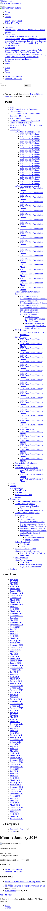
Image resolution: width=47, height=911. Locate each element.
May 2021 (14, 634)
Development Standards (34, 537)
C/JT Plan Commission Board (27, 186)
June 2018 (14, 697)
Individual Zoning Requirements (33, 526)
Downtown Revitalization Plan (32, 522)
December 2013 (16, 787)
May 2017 (14, 717)
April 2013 (14, 803)
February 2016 (16, 735)
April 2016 (14, 733)
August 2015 (15, 744)
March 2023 (15, 611)
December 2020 (16, 645)
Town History (10, 30)
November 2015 (16, 740)
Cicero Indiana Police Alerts (21, 123)
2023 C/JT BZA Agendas (30, 150)
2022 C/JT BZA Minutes (30, 152)
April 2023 (14, 609)
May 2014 (14, 776)
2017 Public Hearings (28, 429)
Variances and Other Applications (33, 531)
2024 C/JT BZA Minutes (30, 143)
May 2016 (14, 731)
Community (9, 27)
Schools (8, 32)
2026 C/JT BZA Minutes (30, 134)
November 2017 (16, 704)
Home (7, 905)
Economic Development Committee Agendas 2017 (35, 324)
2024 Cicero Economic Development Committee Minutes (33, 297)
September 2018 (16, 690)
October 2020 (15, 649)
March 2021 (15, 638)
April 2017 (14, 719)
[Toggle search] (1, 6)
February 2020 (16, 661)
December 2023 (16, 604)
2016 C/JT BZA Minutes (30, 175)
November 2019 (16, 667)
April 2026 (14, 586)
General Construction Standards (32, 524)
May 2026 (14, 584)
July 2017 (14, 713)
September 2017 (16, 708)
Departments (10, 48)
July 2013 (14, 798)
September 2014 (16, 767)
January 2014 (15, 785)
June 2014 (14, 773)
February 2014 (16, 782)
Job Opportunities (27, 43)
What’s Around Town (36, 30)
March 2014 (15, 780)
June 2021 (14, 631)
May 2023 (14, 607)
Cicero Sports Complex (29, 506)
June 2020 (14, 652)
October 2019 (15, 670)
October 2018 (15, 688)
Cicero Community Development (18, 50)
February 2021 (16, 640)
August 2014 (15, 769)
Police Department (22, 54)
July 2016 (14, 728)
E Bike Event (10, 890)
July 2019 (14, 672)
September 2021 (16, 625)
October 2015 (15, 742)
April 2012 (14, 814)
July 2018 (14, 695)
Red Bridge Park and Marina (31, 510)
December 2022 (16, 613)
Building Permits (26, 517)
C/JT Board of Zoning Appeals (17, 36)
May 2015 (14, 751)
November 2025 (16, 595)
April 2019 (14, 676)
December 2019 (16, 665)
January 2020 (15, 663)
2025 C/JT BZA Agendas (30, 141)
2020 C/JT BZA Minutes (30, 161)
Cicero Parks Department (25, 504)
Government (10, 34)
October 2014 (15, 764)
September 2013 (16, 794)
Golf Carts (24, 546)
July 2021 (14, 629)
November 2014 (16, 762)
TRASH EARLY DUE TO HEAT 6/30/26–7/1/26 (25, 886)
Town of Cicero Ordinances (26, 463)
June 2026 (14, 582)
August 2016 (15, 726)
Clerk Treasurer (20, 41)
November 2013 (16, 789)
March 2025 (15, 600)
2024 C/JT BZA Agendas (30, 145)
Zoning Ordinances (27, 535)
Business (8, 61)
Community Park (27, 508)
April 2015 (14, 753)
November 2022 (16, 616)
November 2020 (16, 647)
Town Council (32, 41)
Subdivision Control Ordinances (32, 528)
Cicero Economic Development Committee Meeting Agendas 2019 (35, 319)
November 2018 (16, 686)
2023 (12, 107)
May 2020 (14, 654)
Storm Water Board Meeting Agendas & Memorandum (31, 565)
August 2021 (15, 627)
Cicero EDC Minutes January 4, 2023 (25, 120)
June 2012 (14, 812)
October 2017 (15, 706)
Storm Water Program (23, 59)
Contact (8, 17)
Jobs (7, 14)
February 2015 (16, 758)
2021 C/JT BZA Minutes (30, 157)
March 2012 (15, 816)
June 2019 (14, 674)
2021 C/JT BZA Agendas (30, 159)
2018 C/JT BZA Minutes (30, 170)
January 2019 (15, 683)
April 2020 (14, 656)
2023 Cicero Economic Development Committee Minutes (24, 110)
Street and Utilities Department (23, 57)
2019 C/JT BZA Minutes (30, 166)
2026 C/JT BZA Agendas (30, 136)
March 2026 (15, 589)
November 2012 (16, 807)
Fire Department (21, 558)
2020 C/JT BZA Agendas (30, 163)
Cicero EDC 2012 (32, 328)
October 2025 (15, 598)
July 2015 (14, 746)
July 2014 (14, 771)
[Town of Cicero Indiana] (10, 3)
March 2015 (15, 755)
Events (7, 63)
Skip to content (6, 1)
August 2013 (15, 796)
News (7, 12)
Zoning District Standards (30, 533)
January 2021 (15, 643)
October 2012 (15, 809)
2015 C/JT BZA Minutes (30, 177)
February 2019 (16, 681)
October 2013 (15, 791)
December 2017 (16, 701)
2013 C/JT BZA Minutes (30, 181)
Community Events (17, 829)
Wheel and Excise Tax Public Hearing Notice (23, 881)
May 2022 (14, 620)
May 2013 (14, 800)
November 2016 (16, 724)
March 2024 (15, 602)
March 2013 (15, 805)
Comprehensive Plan (28, 519)
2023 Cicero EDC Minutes (20, 118)
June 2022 (14, 618)
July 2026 (14, 580)
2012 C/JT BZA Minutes (30, 184)
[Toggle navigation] (4, 6)
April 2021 (14, 636)
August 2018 (15, 692)
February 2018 (16, 699)
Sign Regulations (32, 540)
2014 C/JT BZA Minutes (30, 179)
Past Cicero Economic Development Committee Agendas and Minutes (30, 312)
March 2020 (15, 658)
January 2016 (15, 737)
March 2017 (15, 722)
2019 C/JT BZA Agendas (30, 168)
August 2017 (15, 710)
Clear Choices (25, 562)
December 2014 (16, 760)
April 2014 (14, 778)
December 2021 (16, 622)
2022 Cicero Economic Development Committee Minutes (33, 306)
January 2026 (15, 591)
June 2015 (14, 749)
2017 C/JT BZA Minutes (30, 172)
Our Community (16, 488)
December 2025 (16, 593)
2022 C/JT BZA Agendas (30, 154)
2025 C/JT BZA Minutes (30, 138)
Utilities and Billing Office (25, 549)
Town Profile (22, 30)
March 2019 (15, 679)
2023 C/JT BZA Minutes (30, 147)
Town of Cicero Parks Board (26, 468)
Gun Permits (25, 544)
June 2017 (14, 715)
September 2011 (16, 818)
